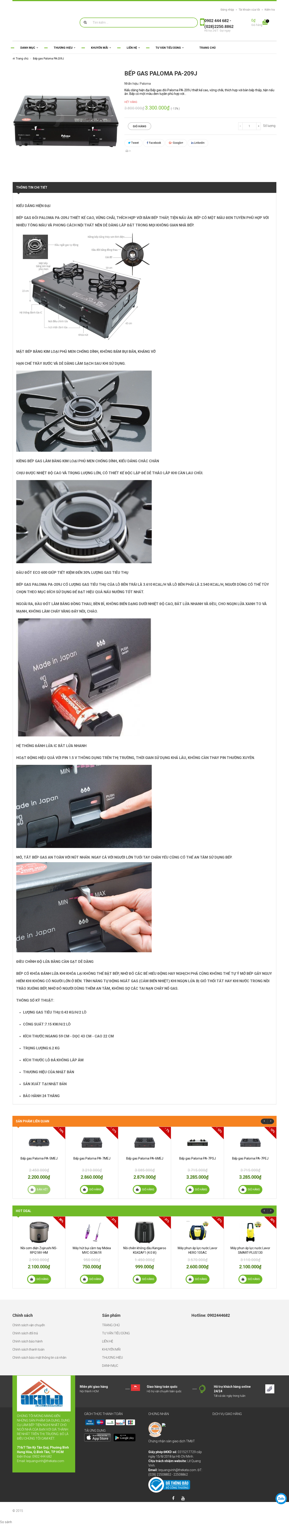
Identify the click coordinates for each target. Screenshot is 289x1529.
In (129, 151)
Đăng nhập (227, 9)
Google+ (177, 142)
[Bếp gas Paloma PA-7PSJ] (197, 1142)
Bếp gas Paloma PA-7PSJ (197, 1158)
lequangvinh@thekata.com (45, 1461)
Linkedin (199, 142)
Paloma (145, 83)
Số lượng (269, 126)
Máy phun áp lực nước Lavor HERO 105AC (197, 1250)
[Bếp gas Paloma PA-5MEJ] (39, 1142)
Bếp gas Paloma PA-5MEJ (39, 1158)
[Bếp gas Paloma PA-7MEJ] (92, 1142)
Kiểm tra (270, 9)
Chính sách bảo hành (27, 1341)
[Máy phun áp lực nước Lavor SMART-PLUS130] (250, 1232)
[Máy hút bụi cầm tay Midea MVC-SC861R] (92, 1232)
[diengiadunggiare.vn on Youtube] (182, 1498)
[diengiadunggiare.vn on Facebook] (173, 1498)
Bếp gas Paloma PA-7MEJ (91, 1158)
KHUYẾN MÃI (111, 1349)
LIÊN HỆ (107, 1341)
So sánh (6, 1522)
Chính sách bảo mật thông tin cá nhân (39, 1357)
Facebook (154, 142)
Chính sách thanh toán (28, 1349)
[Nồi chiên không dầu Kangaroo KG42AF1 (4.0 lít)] (144, 1232)
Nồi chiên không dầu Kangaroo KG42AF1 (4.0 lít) (144, 1250)
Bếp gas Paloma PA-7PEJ (250, 1158)
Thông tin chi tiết (31, 187)
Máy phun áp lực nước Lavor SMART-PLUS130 (250, 1250)
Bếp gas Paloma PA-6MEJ (144, 1158)
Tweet (135, 142)
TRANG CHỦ (111, 1325)
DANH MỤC (110, 1365)
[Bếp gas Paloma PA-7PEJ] (250, 1142)
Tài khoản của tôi (249, 9)
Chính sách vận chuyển (28, 1325)
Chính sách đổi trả (25, 1333)
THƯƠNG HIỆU (112, 1357)
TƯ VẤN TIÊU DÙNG (116, 1333)
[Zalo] (281, 1498)
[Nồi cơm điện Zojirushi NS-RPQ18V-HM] (39, 1232)
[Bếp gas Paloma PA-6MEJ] (144, 1142)
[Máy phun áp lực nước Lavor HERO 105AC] (197, 1232)
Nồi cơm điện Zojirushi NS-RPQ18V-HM (39, 1250)
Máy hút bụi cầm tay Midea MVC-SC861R (92, 1250)
